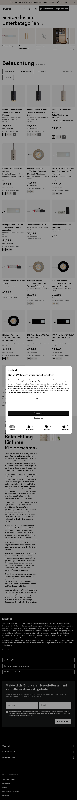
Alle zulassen (38, 413)
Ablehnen (38, 399)
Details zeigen (38, 418)
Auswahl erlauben (39, 406)
